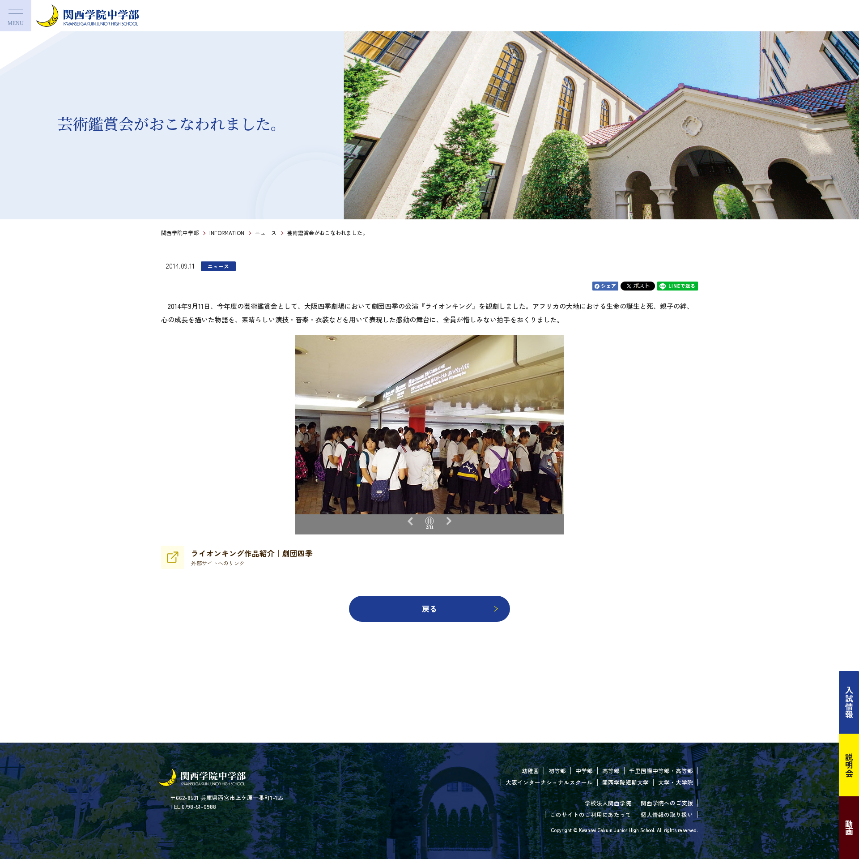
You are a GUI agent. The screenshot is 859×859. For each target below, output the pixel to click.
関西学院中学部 (180, 232)
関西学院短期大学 (625, 782)
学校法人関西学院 (608, 803)
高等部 (611, 770)
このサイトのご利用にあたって (590, 814)
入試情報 (849, 702)
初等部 (557, 770)
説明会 (849, 765)
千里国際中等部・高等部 (661, 770)
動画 (849, 828)
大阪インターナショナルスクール (549, 782)
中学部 (584, 770)
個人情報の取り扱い (667, 814)
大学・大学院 (675, 782)
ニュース (265, 232)
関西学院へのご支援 (667, 803)
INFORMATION (226, 232)
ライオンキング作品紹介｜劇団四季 (252, 557)
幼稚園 (530, 770)
